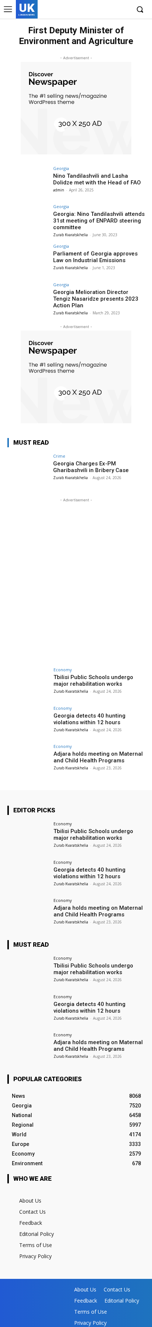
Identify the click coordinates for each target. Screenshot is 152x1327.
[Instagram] (101, 10)
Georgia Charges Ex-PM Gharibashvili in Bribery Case (91, 467)
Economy (62, 670)
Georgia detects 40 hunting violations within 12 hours (89, 719)
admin (58, 190)
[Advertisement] (76, 580)
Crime (59, 456)
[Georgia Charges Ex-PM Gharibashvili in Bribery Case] (28, 469)
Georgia (61, 168)
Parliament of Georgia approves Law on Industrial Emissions (95, 257)
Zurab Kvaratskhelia (70, 234)
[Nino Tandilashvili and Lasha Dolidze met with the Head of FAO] (28, 181)
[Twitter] (112, 10)
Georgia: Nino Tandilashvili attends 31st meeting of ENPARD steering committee (99, 221)
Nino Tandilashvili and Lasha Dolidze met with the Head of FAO (97, 179)
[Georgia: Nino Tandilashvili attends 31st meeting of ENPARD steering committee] (28, 219)
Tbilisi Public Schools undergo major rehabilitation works (93, 680)
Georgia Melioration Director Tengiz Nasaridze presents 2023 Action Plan (95, 299)
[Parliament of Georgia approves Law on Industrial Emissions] (28, 259)
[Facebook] (90, 10)
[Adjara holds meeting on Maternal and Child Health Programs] (28, 759)
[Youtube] (124, 10)
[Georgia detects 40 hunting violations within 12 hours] (28, 721)
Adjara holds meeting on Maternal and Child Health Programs (98, 757)
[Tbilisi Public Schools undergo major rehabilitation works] (28, 683)
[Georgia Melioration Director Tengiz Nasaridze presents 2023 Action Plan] (28, 298)
